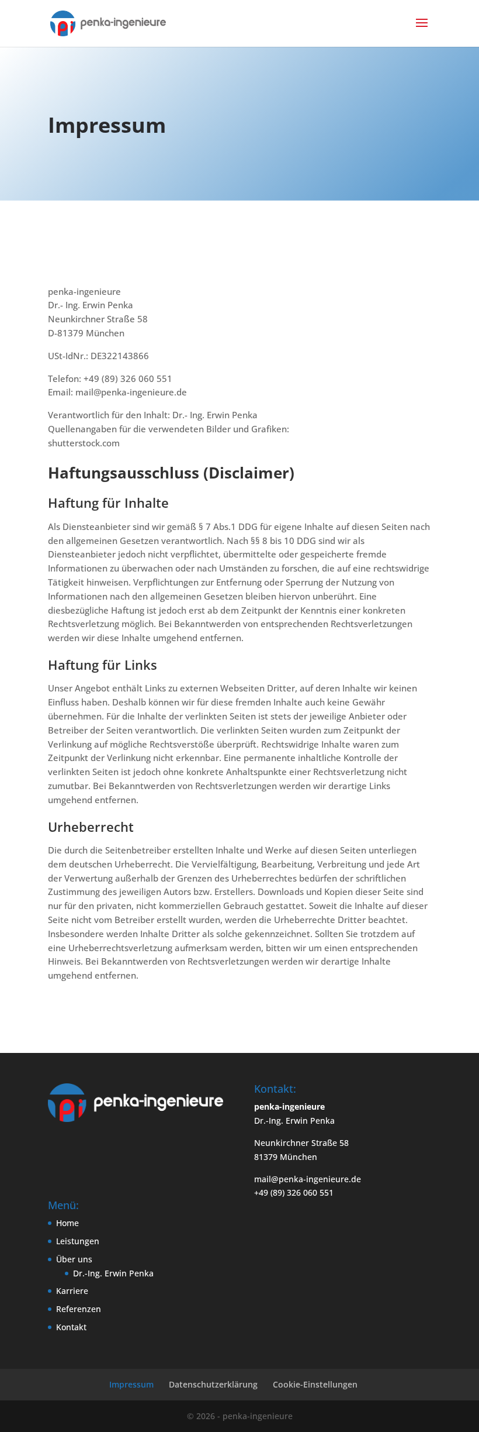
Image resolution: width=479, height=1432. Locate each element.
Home (67, 1222)
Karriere (72, 1290)
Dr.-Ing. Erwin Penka (113, 1273)
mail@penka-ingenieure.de (307, 1179)
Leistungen (77, 1241)
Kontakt (71, 1327)
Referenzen (78, 1308)
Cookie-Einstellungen (315, 1384)
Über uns (74, 1259)
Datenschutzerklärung (213, 1384)
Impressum (131, 1384)
